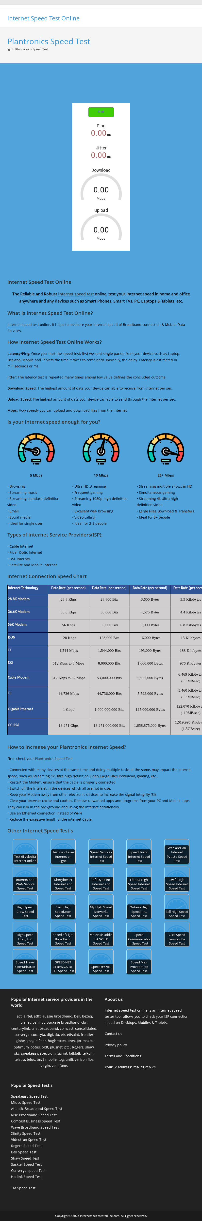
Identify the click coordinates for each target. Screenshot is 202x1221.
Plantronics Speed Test (32, 49)
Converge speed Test (28, 1170)
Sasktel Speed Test (26, 1164)
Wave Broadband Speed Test (35, 1127)
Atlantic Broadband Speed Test (36, 1108)
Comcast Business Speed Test (35, 1121)
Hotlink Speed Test (26, 1176)
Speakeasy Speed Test (29, 1096)
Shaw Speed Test (25, 1158)
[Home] (9, 49)
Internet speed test (76, 294)
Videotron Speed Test (28, 1139)
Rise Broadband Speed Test (34, 1115)
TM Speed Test (23, 1188)
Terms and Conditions (123, 1056)
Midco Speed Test (25, 1102)
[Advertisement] (101, 88)
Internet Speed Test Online (43, 18)
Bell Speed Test (23, 1152)
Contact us (113, 1033)
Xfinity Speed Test (25, 1133)
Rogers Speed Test (26, 1145)
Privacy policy (116, 1045)
